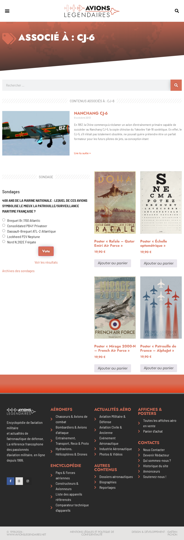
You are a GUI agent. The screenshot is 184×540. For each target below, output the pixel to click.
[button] (7, 11)
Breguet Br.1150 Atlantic (23, 220)
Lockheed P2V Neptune (23, 236)
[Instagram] (28, 481)
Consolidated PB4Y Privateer (27, 226)
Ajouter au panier (112, 263)
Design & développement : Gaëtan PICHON (154, 533)
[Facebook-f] (10, 481)
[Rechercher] (176, 85)
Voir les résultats (46, 262)
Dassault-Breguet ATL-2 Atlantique (31, 231)
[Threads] (19, 481)
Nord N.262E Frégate (21, 242)
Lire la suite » (82, 153)
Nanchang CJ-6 (91, 113)
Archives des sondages (18, 271)
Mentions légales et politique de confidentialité (92, 533)
